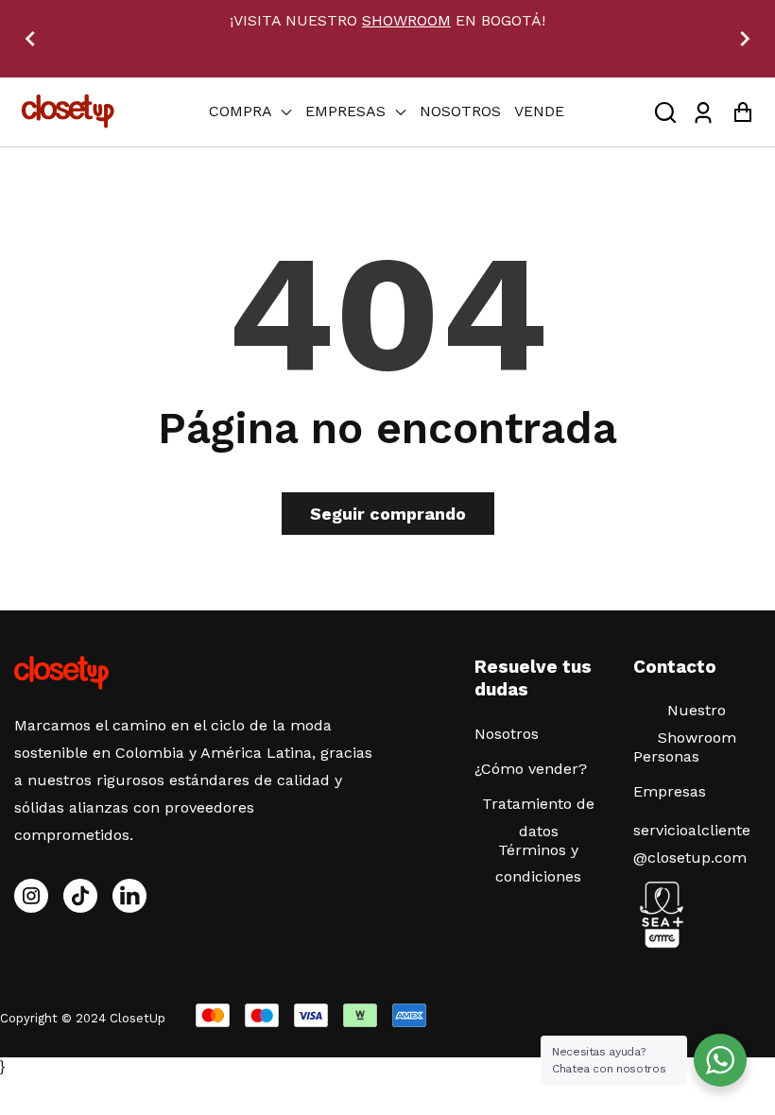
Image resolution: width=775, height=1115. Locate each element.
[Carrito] (742, 112)
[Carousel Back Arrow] (30, 39)
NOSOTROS (460, 111)
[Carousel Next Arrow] (745, 39)
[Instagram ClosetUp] (31, 896)
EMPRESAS (347, 111)
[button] (665, 112)
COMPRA (242, 111)
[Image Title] (80, 896)
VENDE (539, 111)
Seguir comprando (388, 513)
